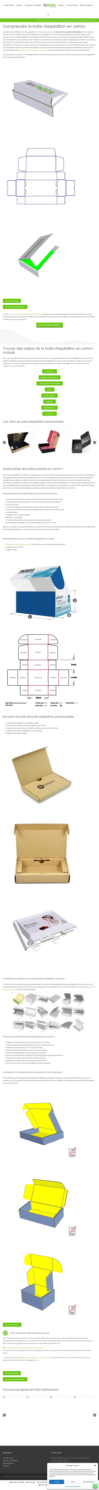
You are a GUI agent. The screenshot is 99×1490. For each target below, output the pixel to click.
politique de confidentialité (73, 1486)
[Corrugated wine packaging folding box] (18, 442)
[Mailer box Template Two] (41, 1166)
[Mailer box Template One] (41, 1087)
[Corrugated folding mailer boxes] (41, 894)
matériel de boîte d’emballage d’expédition (24, 314)
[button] (95, 1465)
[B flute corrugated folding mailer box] (50, 442)
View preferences (88, 1482)
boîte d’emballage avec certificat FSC (35, 1357)
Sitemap (6, 1466)
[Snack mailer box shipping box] (81, 442)
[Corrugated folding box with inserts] (41, 816)
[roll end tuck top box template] (41, 1244)
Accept (56, 1482)
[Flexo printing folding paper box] (41, 737)
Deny (72, 1482)
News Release (8, 1463)
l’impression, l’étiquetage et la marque (33, 50)
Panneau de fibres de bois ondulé (19, 544)
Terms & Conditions (10, 1460)
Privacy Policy (8, 1458)
